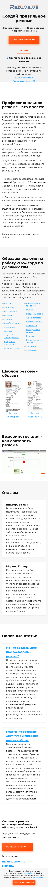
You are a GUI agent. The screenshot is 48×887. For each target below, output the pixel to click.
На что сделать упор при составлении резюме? (21, 652)
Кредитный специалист (9, 342)
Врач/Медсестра (12, 323)
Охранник (9, 331)
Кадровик (31, 336)
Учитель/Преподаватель (11, 336)
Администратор (33, 318)
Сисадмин (9, 307)
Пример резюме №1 (24, 77)
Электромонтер (11, 348)
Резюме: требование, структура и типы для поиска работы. (22, 736)
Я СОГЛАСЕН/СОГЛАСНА (24, 882)
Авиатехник (31, 326)
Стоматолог (9, 327)
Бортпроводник (34, 322)
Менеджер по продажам (33, 304)
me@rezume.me (13, 861)
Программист (10, 311)
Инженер (8, 315)
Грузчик (29, 310)
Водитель (8, 303)
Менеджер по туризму (33, 330)
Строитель (31, 350)
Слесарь (8, 319)
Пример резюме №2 (24, 81)
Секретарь (31, 346)
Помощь (8, 865)
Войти (24, 50)
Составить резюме (24, 39)
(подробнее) (29, 873)
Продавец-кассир (34, 314)
